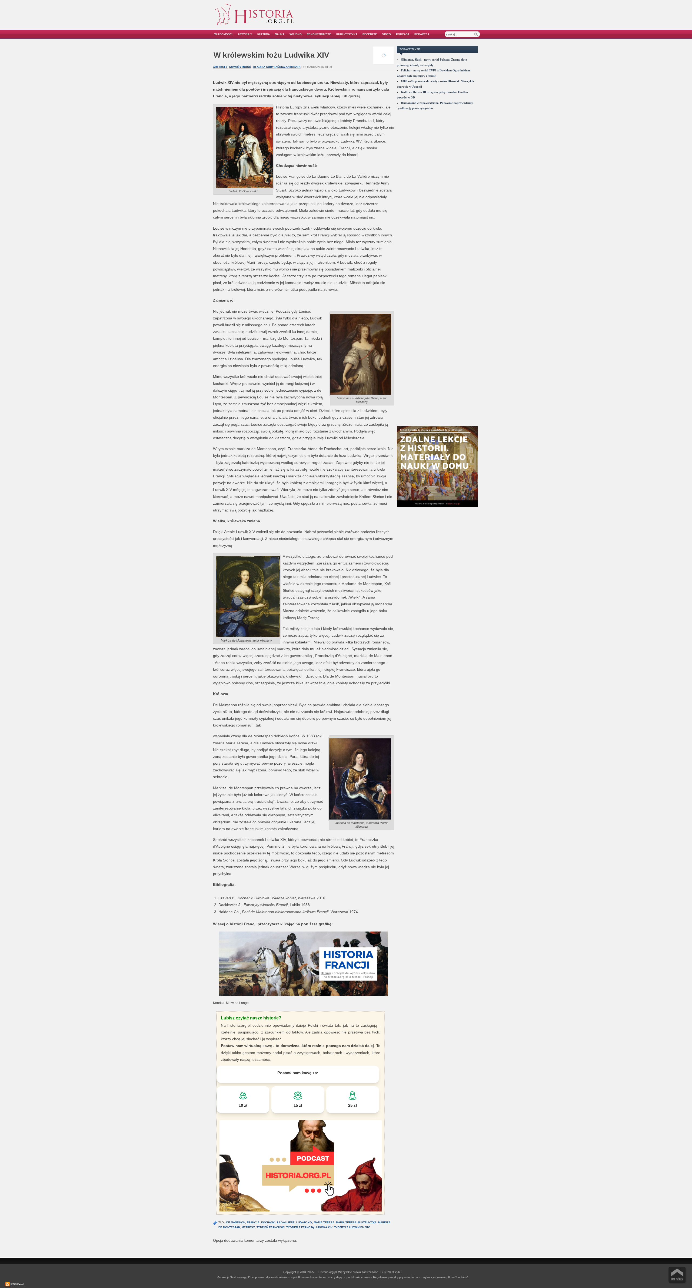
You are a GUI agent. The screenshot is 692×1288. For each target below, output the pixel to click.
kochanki (268, 1222)
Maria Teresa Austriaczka (356, 1222)
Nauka (279, 34)
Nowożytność (240, 66)
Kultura (263, 34)
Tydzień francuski (271, 1227)
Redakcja (421, 34)
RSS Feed (17, 1284)
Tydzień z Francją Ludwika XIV (309, 1227)
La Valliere (286, 1222)
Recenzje (369, 34)
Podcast (402, 34)
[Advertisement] (418, 18)
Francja (253, 1222)
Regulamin (380, 1277)
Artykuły (245, 34)
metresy (248, 1227)
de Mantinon (235, 1222)
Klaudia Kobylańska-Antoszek (277, 66)
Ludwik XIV (304, 1222)
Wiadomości (223, 34)
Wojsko (296, 34)
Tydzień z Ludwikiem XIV (352, 1227)
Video (386, 34)
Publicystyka (346, 34)
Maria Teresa (324, 1222)
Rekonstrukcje (319, 34)
